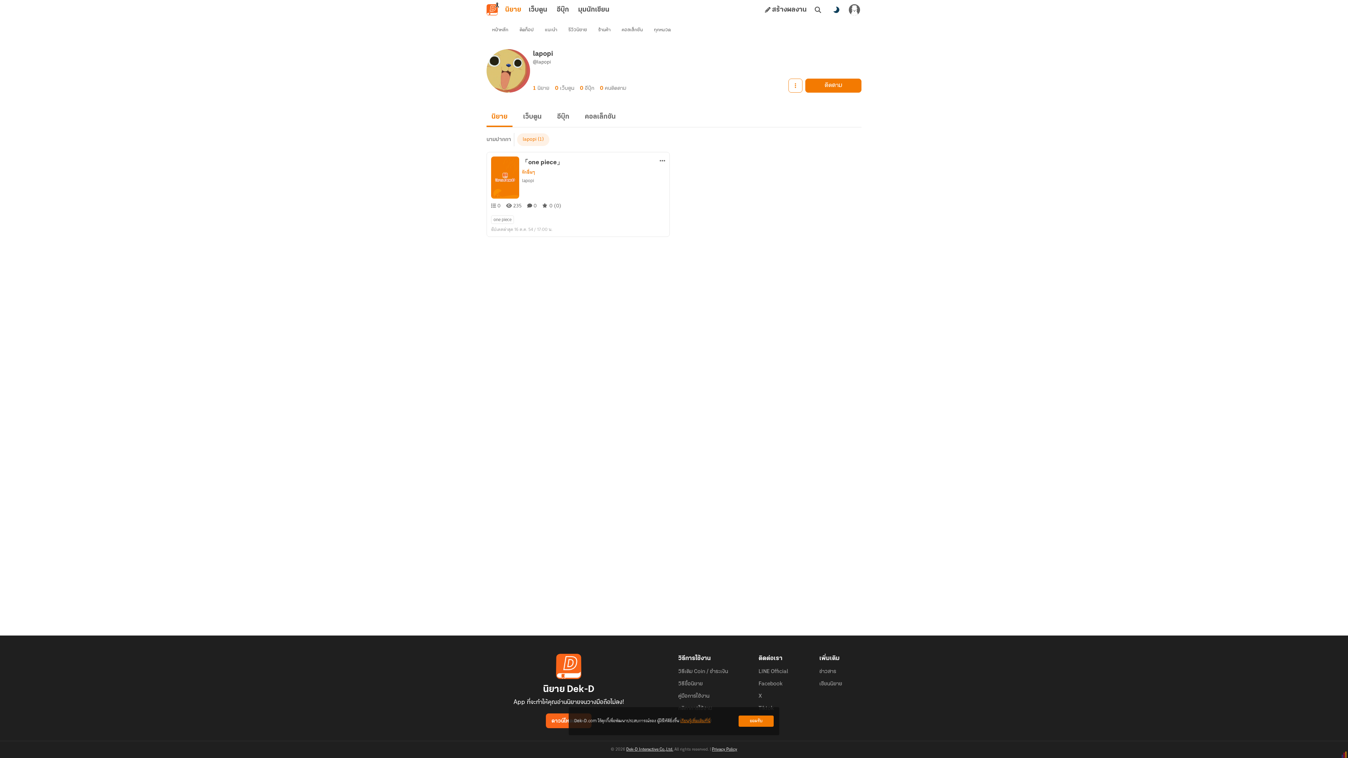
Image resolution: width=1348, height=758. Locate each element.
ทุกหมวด (662, 30)
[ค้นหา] (818, 10)
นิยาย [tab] (513, 9)
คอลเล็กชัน (632, 30)
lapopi (529, 139)
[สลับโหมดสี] (836, 10)
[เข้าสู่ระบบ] (854, 10)
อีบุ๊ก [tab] (563, 9)
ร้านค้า (604, 30)
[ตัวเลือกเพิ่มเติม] (795, 86)
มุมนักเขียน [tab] (593, 9)
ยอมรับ (756, 721)
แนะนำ (551, 30)
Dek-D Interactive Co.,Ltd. (649, 749)
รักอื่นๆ (528, 172)
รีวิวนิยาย (577, 30)
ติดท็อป (527, 30)
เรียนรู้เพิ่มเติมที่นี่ (695, 721)
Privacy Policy (724, 749)
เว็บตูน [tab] (538, 9)
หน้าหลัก (500, 30)
